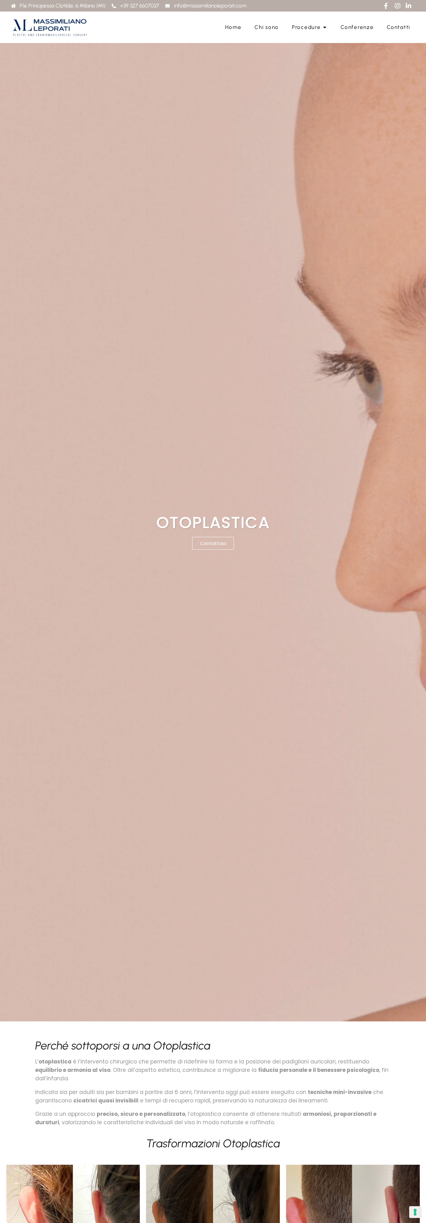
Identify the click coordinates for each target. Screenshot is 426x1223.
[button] (13, 1215)
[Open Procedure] (324, 27)
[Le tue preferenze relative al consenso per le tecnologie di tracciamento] (415, 1212)
